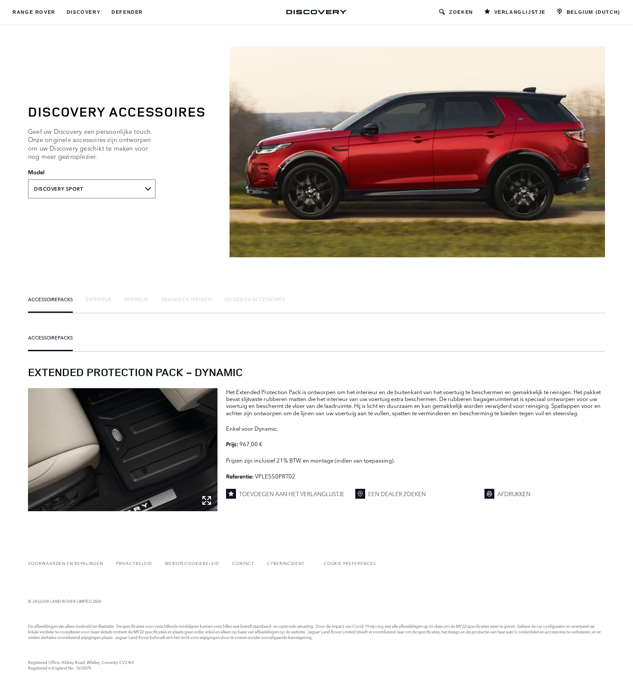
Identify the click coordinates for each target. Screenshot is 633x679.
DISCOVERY (83, 12)
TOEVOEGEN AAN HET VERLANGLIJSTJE (291, 493)
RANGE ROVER (34, 12)
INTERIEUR (136, 299)
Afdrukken (514, 493)
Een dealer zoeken (397, 493)
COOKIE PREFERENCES (350, 563)
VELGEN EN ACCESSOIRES (254, 299)
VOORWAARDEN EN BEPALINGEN (65, 563)
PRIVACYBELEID (134, 563)
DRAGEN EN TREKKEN (186, 299)
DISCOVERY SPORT (58, 189)
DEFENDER (127, 12)
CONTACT (243, 563)
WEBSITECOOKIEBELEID (192, 563)
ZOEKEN (461, 12)
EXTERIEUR (98, 299)
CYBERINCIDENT (285, 563)
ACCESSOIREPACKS (50, 299)
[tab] (50, 299)
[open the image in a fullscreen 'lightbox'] (122, 449)
